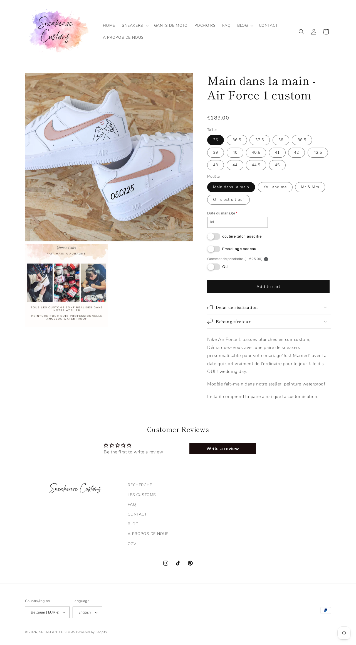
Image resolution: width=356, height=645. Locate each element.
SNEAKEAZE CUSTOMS (57, 632)
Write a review (222, 449)
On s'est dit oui (228, 199)
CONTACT (137, 514)
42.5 (317, 152)
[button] (134, 25)
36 (215, 140)
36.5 (237, 140)
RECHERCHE (140, 485)
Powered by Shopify (91, 632)
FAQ (132, 504)
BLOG (133, 524)
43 (215, 165)
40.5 (256, 152)
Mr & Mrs (310, 187)
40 (235, 152)
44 (235, 165)
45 (277, 165)
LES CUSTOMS (142, 494)
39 (215, 152)
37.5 (259, 140)
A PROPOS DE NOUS (148, 533)
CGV (132, 543)
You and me (275, 187)
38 (280, 140)
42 (296, 152)
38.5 (302, 140)
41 (277, 152)
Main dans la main (231, 187)
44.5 (256, 165)
